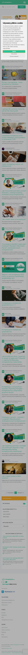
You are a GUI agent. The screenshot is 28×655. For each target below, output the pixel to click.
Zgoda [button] (14, 51)
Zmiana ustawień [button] (14, 56)
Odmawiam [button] (14, 54)
